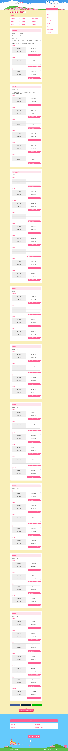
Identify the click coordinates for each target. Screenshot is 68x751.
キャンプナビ (49, 20)
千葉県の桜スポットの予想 (33, 244)
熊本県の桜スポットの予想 (33, 662)
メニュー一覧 (44, 749)
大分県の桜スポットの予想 (33, 674)
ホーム (12, 8)
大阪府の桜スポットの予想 (33, 418)
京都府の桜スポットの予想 (33, 442)
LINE (37, 704)
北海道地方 (13, 18)
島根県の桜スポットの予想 (33, 523)
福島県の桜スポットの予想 (33, 163)
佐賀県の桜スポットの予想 (33, 639)
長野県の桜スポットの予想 (33, 279)
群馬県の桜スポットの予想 (33, 221)
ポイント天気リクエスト (51, 32)
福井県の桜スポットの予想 (33, 395)
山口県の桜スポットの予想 (33, 546)
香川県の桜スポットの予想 (33, 581)
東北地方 (23, 18)
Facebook (15, 704)
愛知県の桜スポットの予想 (33, 302)
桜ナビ (16, 8)
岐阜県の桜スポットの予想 (33, 314)
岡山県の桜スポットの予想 (33, 535)
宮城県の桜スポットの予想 (33, 128)
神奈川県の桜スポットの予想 (33, 256)
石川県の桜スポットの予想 (33, 384)
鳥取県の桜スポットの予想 (33, 511)
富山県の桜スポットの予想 (33, 372)
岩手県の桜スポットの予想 (33, 116)
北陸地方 (23, 21)
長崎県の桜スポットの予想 (33, 651)
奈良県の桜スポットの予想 (33, 465)
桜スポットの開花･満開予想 (26, 710)
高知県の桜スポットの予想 (33, 604)
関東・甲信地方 (35, 18)
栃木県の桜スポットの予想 (33, 209)
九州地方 (34, 24)
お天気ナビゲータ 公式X (35, 736)
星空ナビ (48, 26)
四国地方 (23, 24)
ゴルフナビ (49, 23)
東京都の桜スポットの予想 (33, 186)
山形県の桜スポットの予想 (33, 151)
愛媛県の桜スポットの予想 (33, 593)
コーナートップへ (34, 741)
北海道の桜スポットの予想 (33, 54)
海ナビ (48, 14)
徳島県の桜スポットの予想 (33, 569)
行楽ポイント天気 (50, 11)
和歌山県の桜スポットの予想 (33, 477)
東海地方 (12, 21)
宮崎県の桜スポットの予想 (33, 686)
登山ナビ (48, 17)
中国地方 (12, 24)
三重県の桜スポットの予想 (33, 337)
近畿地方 (34, 21)
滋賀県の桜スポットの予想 (33, 430)
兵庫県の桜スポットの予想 (33, 453)
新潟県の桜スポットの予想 (33, 360)
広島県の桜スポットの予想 (33, 500)
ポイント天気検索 (50, 29)
